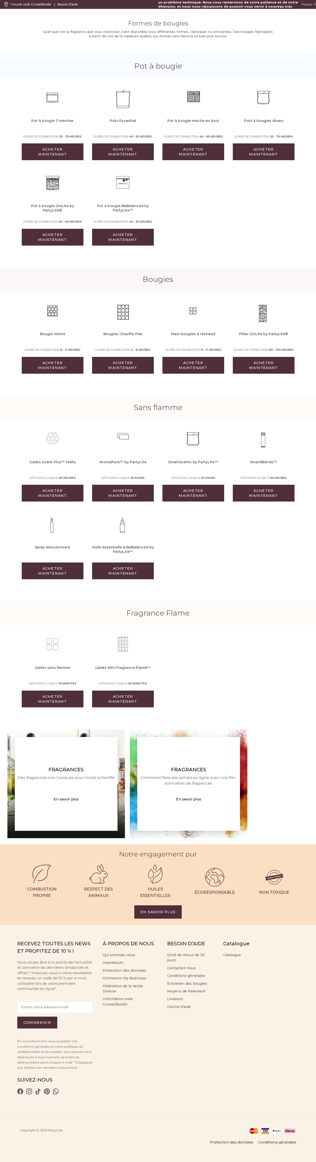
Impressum (113, 962)
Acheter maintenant (52, 151)
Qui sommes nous (119, 955)
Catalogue (232, 955)
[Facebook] (20, 1093)
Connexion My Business (124, 978)
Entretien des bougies (187, 983)
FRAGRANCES (66, 770)
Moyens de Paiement (186, 991)
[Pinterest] (47, 1093)
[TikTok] (38, 1093)
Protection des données (124, 970)
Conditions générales (186, 975)
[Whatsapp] (56, 1093)
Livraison (175, 999)
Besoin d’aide (68, 4)
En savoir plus (66, 799)
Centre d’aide (179, 1007)
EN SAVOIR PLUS (158, 912)
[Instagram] (29, 1093)
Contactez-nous (181, 968)
